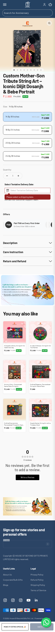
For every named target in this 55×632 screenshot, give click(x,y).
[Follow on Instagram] (5, 600)
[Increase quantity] (18, 176)
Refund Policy (37, 579)
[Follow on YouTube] (28, 600)
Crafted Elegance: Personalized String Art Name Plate (40, 385)
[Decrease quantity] (7, 176)
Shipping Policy (38, 585)
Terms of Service (38, 590)
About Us (7, 574)
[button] (27, 190)
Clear (49, 13)
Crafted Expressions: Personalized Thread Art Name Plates (14, 425)
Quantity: (7, 169)
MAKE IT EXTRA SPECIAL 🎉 (15, 627)
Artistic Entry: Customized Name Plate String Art (13, 385)
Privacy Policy (37, 574)
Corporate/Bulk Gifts (13, 579)
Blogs (5, 585)
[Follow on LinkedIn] (36, 600)
